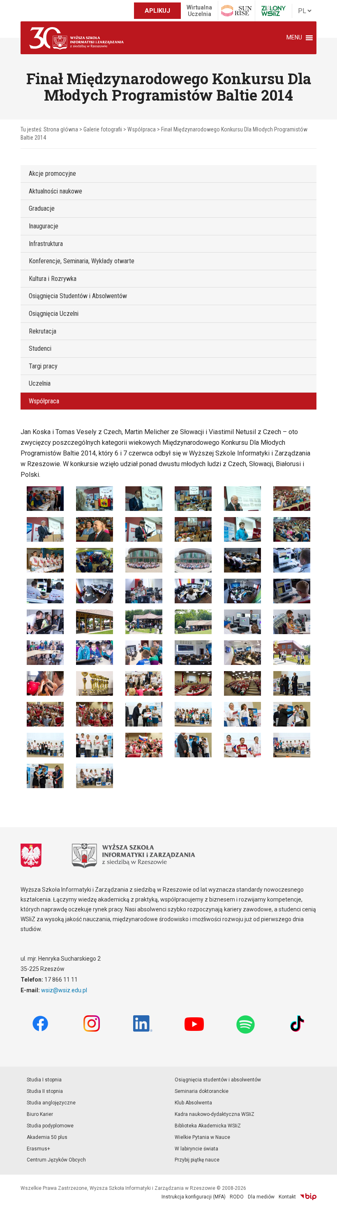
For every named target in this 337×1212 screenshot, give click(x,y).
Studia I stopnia (44, 1080)
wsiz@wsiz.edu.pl (64, 990)
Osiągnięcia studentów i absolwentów (218, 1080)
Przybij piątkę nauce (197, 1160)
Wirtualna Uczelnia (199, 10)
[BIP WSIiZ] (308, 1197)
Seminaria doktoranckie (202, 1091)
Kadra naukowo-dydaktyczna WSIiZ (214, 1114)
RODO (237, 1197)
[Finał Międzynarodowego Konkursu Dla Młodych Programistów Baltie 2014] (45, 498)
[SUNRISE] (236, 10)
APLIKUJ (157, 10)
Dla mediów (261, 1197)
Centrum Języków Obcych (56, 1160)
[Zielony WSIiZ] (273, 11)
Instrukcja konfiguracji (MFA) (194, 1197)
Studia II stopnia (45, 1091)
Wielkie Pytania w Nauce (202, 1137)
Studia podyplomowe (50, 1126)
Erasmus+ (38, 1149)
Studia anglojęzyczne (51, 1103)
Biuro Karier (40, 1114)
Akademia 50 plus (47, 1137)
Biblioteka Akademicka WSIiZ (208, 1126)
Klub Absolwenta (193, 1103)
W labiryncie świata (196, 1149)
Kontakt (287, 1197)
